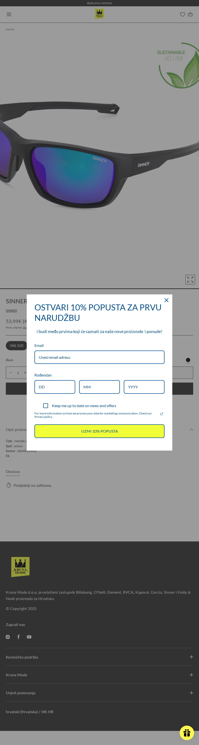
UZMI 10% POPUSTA (99, 431)
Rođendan (43, 375)
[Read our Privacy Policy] (162, 414)
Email (39, 345)
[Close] (166, 300)
